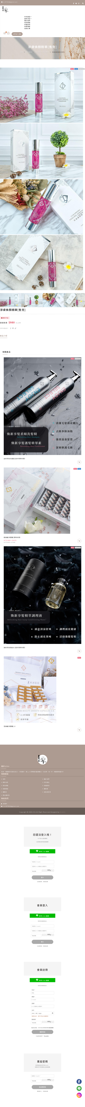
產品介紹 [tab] (3, 336)
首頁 (21, 52)
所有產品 (27, 16)
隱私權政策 (6, 795)
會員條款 (51, 1027)
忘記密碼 (39, 881)
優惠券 (5, 792)
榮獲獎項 (27, 24)
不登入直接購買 (43, 838)
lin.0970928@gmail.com (9, 2)
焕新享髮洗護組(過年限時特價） (15, 459)
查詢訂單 (27, 28)
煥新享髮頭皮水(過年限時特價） (15, 648)
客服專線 (27, 26)
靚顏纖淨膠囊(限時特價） (12, 537)
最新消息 (27, 18)
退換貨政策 (47, 792)
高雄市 (5, 804)
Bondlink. (63, 812)
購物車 (46, 789)
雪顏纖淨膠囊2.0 (9, 726)
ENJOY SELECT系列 (42, 52)
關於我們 (27, 20)
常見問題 (27, 22)
